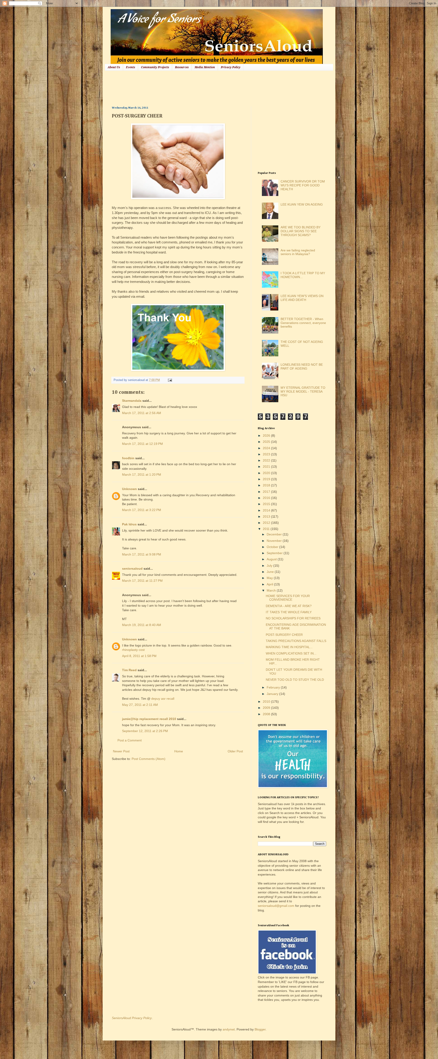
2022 (267, 460)
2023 (267, 454)
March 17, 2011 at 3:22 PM (141, 510)
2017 (267, 491)
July (270, 565)
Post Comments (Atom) (148, 759)
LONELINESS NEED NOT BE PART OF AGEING (302, 366)
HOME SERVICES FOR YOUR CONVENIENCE (288, 598)
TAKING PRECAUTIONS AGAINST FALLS (296, 641)
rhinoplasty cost (133, 650)
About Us (114, 67)
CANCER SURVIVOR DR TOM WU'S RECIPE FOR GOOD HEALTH (303, 185)
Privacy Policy (230, 67)
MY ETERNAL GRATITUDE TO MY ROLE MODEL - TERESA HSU (303, 391)
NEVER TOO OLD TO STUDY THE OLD (295, 679)
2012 (267, 522)
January (273, 694)
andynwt (229, 1029)
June (271, 572)
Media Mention (205, 67)
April (270, 584)
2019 (267, 479)
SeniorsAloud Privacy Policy (132, 1018)
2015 (267, 504)
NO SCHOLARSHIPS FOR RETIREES (293, 618)
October (273, 547)
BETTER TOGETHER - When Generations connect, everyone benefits (303, 323)
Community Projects (155, 67)
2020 (267, 473)
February (274, 687)
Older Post (235, 751)
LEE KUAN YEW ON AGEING (302, 204)
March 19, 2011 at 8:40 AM (141, 625)
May (270, 578)
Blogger (260, 1029)
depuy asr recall (162, 698)
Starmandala (131, 400)
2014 (267, 510)
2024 (267, 448)
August (272, 559)
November (275, 541)
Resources (182, 67)
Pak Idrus (129, 524)
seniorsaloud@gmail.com (276, 906)
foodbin (128, 458)
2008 (267, 714)
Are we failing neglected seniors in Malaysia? (298, 252)
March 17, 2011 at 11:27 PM (142, 580)
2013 (267, 516)
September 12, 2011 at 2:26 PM (145, 731)
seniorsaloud (132, 568)
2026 (267, 435)
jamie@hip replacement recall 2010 (149, 719)
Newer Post (121, 751)
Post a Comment (129, 740)
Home (178, 751)
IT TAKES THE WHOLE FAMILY (289, 612)
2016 (267, 498)
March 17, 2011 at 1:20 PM (141, 474)
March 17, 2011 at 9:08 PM (141, 554)
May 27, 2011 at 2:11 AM (140, 705)
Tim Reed (129, 670)
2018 (267, 485)
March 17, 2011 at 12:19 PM (142, 444)
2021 (267, 466)
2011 (267, 529)
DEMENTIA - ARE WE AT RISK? (289, 606)
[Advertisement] (195, 88)
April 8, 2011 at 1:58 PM (139, 656)
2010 (267, 701)
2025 (267, 441)
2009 (267, 707)
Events (130, 67)
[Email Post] (169, 380)
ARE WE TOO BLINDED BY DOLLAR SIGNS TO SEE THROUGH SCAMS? (301, 231)
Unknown (129, 489)
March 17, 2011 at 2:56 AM (141, 413)
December (275, 534)
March (272, 590)
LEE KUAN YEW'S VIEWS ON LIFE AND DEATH (302, 298)
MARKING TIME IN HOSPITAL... (289, 647)
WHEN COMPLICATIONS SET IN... (291, 653)
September (275, 553)
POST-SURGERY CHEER (284, 634)
